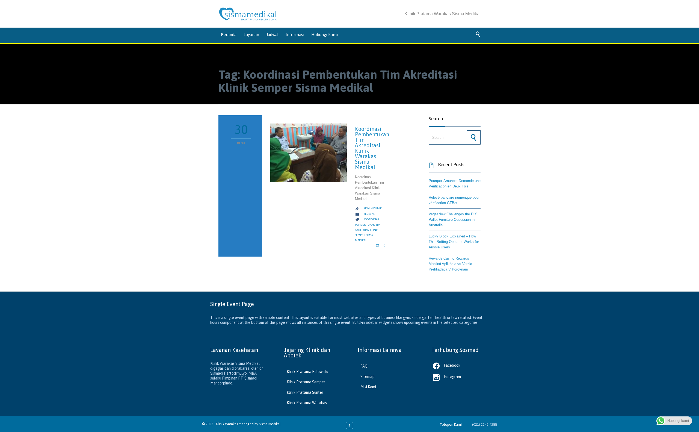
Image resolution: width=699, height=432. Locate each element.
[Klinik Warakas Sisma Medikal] (248, 13)
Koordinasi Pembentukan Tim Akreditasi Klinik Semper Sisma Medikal (367, 230)
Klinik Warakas (227, 424)
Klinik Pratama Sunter (305, 392)
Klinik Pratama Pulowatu (307, 371)
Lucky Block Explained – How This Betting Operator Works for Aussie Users (454, 241)
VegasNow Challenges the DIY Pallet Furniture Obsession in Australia (453, 219)
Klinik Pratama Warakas (307, 403)
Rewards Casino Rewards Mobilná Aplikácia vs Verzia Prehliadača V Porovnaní (450, 263)
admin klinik (372, 208)
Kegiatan (369, 213)
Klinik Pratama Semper (306, 382)
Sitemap (367, 376)
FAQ (364, 366)
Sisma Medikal (270, 424)
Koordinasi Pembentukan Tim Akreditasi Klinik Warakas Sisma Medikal (372, 148)
